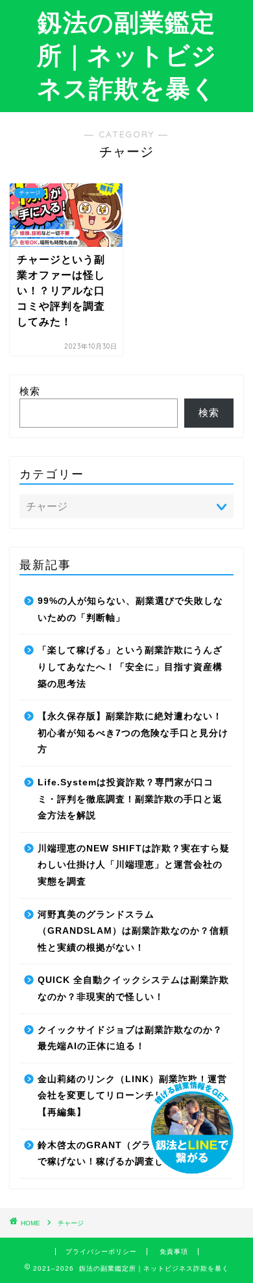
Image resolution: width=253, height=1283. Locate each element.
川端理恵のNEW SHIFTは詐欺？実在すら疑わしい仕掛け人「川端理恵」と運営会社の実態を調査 (134, 865)
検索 (29, 391)
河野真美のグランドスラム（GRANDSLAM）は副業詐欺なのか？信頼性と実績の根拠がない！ (133, 931)
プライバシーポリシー (101, 1251)
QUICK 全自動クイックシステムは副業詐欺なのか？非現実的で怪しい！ (133, 988)
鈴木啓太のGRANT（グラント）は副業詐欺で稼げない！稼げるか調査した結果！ (133, 1153)
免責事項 (174, 1251)
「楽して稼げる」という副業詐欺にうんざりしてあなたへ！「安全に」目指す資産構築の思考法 (130, 666)
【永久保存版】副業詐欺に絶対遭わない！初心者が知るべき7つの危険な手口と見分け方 (133, 732)
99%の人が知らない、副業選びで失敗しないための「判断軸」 (130, 609)
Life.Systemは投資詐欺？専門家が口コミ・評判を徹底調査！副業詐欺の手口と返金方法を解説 (130, 799)
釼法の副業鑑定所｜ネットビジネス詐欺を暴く (127, 55)
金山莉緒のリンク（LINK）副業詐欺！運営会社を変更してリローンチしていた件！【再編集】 (132, 1095)
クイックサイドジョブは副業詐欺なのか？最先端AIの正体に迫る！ (130, 1038)
